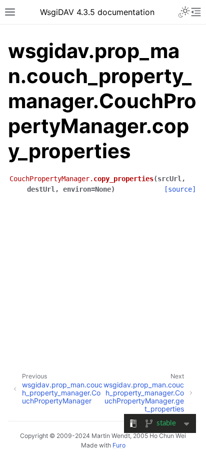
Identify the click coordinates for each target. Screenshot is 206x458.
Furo (119, 445)
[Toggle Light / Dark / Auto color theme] (184, 12)
